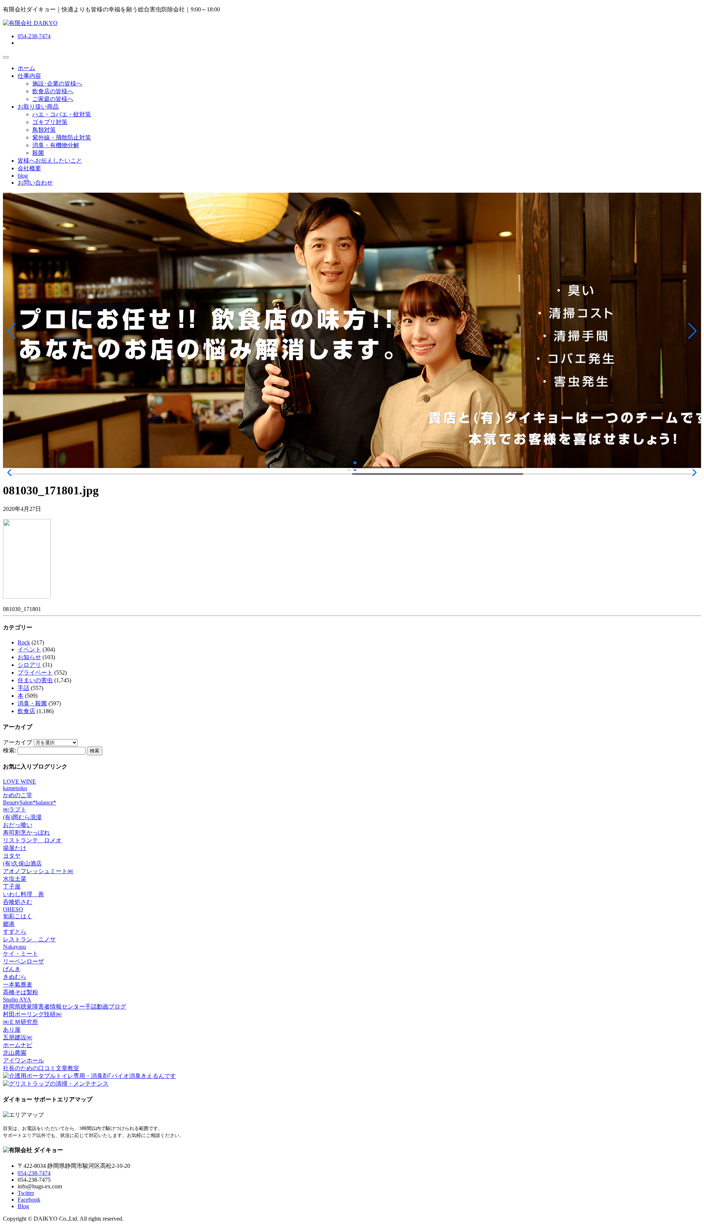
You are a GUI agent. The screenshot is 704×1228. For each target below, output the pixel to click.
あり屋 (12, 1030)
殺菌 (38, 153)
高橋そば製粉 (20, 992)
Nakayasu (14, 947)
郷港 (9, 924)
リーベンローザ (23, 961)
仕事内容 (29, 76)
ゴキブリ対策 (49, 122)
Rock (24, 642)
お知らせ (29, 657)
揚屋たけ (14, 848)
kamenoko (15, 788)
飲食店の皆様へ (52, 91)
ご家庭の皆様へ (52, 99)
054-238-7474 (34, 36)
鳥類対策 (44, 130)
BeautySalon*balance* (29, 802)
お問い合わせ (35, 182)
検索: (9, 750)
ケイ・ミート (20, 954)
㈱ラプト (14, 809)
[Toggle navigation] (6, 57)
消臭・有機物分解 (55, 145)
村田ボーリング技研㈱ (32, 1014)
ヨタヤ (12, 856)
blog (23, 175)
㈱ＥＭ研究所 (20, 1022)
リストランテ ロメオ (32, 840)
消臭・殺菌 (32, 703)
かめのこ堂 (17, 795)
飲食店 (26, 711)
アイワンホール (23, 1060)
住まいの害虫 (35, 680)
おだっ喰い (17, 825)
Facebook (29, 1199)
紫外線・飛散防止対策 (61, 137)
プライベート (35, 672)
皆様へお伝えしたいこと (50, 160)
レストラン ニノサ (29, 939)
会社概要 (29, 168)
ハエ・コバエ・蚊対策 (61, 114)
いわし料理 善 (23, 894)
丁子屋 (12, 886)
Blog (23, 1206)
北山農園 (14, 1053)
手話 (23, 688)
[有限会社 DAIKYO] (30, 23)
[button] (11, 331)
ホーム (26, 68)
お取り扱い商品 (38, 106)
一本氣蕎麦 (17, 984)
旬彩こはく (17, 916)
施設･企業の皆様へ (57, 83)
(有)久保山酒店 (22, 863)
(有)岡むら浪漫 (22, 817)
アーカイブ (17, 742)
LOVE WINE (19, 781)
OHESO (13, 909)
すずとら (14, 932)
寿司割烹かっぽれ (26, 832)
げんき (12, 969)
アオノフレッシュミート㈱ (38, 871)
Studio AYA (17, 999)
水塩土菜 (14, 879)
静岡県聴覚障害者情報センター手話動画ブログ (64, 1006)
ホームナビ (17, 1045)
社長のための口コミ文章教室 (41, 1068)
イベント (29, 649)
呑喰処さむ (17, 902)
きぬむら (14, 977)
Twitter (26, 1193)
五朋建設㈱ (17, 1037)
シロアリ (29, 665)
